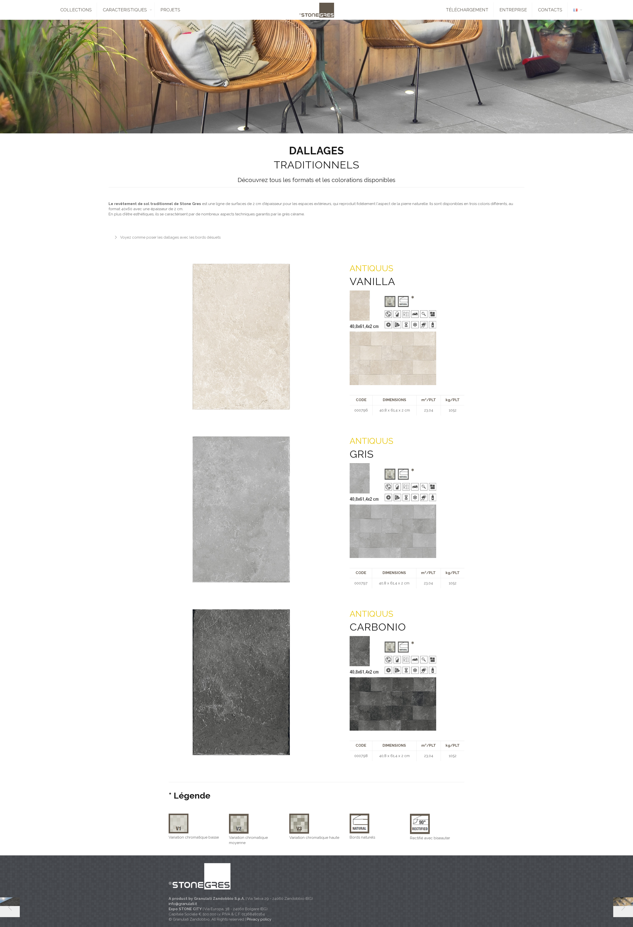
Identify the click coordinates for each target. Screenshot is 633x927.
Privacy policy (259, 919)
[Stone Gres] (316, 10)
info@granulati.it (183, 904)
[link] (393, 337)
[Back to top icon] (609, 917)
